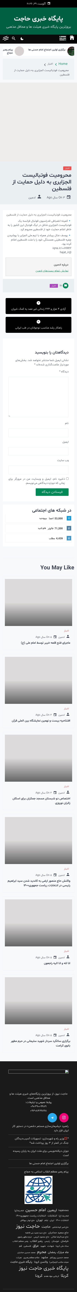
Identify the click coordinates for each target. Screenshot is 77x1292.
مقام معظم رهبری (31, 1257)
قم (20, 1246)
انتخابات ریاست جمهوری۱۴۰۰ (31, 1216)
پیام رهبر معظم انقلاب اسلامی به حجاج (46, 1172)
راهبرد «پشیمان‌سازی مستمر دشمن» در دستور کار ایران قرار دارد (40, 1128)
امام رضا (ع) (64, 1216)
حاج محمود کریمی (41, 1236)
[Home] (72, 38)
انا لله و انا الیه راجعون (57, 963)
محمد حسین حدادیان (26, 1252)
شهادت (50, 1246)
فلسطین (27, 1246)
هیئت (19, 1257)
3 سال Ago (56, 198)
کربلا (65, 1276)
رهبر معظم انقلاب (20, 1241)
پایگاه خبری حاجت (38, 18)
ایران (52, 1220)
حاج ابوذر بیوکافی (27, 1220)
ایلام (46, 1220)
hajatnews (63, 1210)
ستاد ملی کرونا (62, 1246)
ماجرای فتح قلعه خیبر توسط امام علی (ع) (45, 643)
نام (67, 423)
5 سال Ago (44, 637)
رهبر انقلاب (36, 1241)
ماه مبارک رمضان (58, 1252)
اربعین (52, 1210)
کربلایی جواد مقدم (51, 1276)
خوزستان (55, 1241)
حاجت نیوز (28, 1226)
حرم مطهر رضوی (25, 1236)
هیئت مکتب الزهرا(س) (59, 1262)
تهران (39, 1220)
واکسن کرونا (41, 1262)
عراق (36, 1245)
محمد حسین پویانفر (59, 1257)
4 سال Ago (44, 715)
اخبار (67, 168)
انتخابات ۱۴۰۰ (62, 1220)
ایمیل (65, 442)
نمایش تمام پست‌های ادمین (52, 271)
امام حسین (35, 1210)
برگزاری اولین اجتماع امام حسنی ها (55, 50)
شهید (43, 1246)
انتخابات (52, 1216)
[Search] (13, 39)
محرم (41, 1252)
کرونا (38, 1275)
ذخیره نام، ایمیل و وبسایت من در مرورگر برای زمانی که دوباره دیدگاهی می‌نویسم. (36, 481)
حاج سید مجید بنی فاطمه (36, 1232)
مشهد (44, 1257)
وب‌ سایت (63, 460)
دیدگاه (64, 372)
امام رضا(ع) (19, 1210)
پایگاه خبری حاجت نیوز (44, 1268)
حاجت (45, 1226)
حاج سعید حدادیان (58, 1232)
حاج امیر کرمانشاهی (60, 1227)
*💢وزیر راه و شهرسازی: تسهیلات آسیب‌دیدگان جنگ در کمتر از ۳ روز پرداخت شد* (42, 1141)
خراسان (65, 1241)
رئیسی (47, 1241)
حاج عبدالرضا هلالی (60, 1236)
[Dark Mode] (22, 39)
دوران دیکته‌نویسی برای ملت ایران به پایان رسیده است (41, 1153)
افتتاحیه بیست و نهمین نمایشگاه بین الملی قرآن (41, 721)
